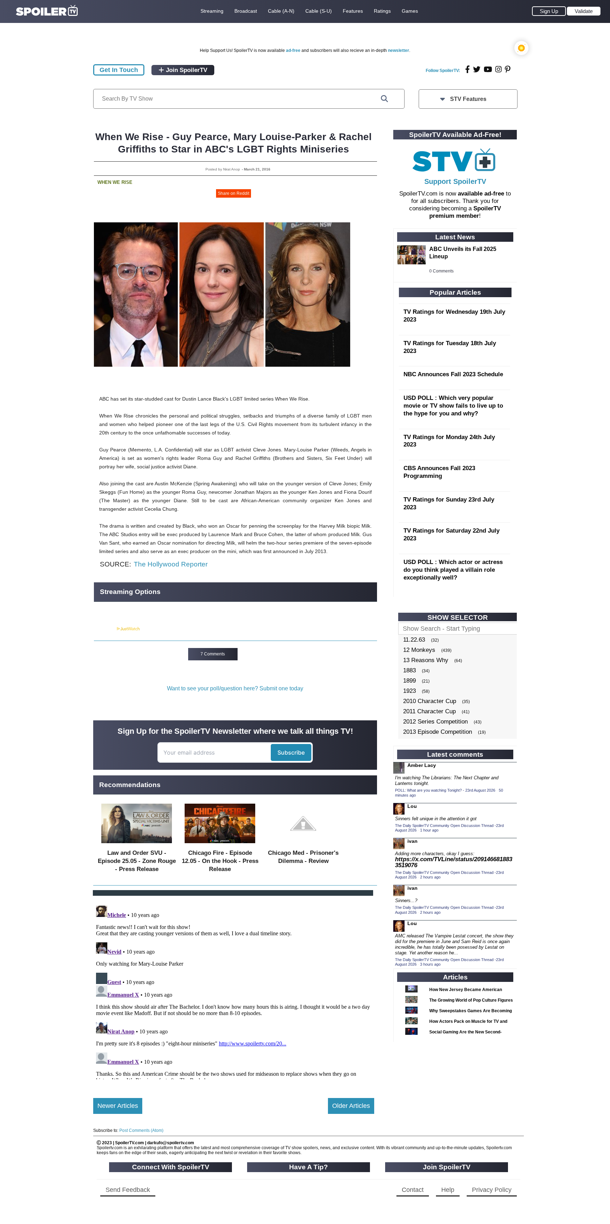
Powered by (105, 629)
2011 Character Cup (429, 711)
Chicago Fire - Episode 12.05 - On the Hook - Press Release (220, 861)
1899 (409, 680)
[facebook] (467, 69)
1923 (409, 691)
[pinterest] (508, 69)
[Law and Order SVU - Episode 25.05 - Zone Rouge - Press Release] (136, 844)
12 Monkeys (419, 650)
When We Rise (114, 182)
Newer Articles (117, 1105)
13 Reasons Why (425, 660)
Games (410, 11)
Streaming (212, 11)
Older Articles (351, 1105)
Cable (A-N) (281, 11)
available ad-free (481, 193)
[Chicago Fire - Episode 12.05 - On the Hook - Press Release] (220, 844)
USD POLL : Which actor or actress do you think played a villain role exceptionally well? (453, 570)
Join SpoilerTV (185, 70)
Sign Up (549, 11)
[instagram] (498, 69)
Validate (584, 11)
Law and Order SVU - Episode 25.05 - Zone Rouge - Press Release (137, 861)
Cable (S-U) (318, 11)
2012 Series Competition (435, 721)
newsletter (398, 50)
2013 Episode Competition (437, 731)
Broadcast (245, 11)
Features (353, 11)
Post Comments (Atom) (141, 1130)
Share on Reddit (233, 193)
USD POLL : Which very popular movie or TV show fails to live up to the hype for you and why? (453, 406)
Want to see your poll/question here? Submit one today (235, 688)
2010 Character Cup (429, 701)
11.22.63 (414, 639)
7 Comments (213, 654)
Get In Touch (119, 69)
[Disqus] (233, 991)
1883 (409, 670)
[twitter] (477, 69)
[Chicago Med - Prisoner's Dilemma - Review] (303, 844)
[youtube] (488, 69)
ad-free (293, 50)
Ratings (382, 11)
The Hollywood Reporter (171, 564)
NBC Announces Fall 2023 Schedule (453, 374)
